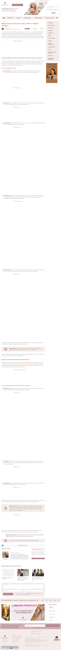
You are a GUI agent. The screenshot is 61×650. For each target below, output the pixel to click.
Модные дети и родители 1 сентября (7, 578)
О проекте (50, 55)
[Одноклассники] (50, 9)
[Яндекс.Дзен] (58, 9)
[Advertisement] (23, 81)
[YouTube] (56, 9)
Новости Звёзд (51, 38)
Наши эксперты (38, 17)
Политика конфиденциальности (17, 637)
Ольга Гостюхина (8, 28)
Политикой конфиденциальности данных (54, 627)
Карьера (50, 40)
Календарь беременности (51, 607)
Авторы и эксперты (39, 637)
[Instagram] (53, 9)
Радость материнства (51, 44)
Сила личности (51, 25)
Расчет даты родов (52, 610)
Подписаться (27, 28)
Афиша (49, 35)
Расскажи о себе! (50, 17)
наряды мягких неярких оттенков (29, 122)
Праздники (51, 620)
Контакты (26, 637)
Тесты (49, 49)
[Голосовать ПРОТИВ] (37, 549)
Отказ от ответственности (16, 638)
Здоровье (50, 30)
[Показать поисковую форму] (57, 17)
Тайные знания (51, 46)
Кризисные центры (15, 641)
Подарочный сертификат (51, 59)
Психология (10, 17)
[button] (20, 621)
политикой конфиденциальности (31, 593)
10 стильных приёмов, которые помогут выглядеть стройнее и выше (22, 578)
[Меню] (4, 17)
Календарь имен (52, 617)
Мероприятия (27, 17)
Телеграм (25, 545)
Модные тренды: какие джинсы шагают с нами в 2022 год (37, 578)
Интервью (50, 22)
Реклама (46, 637)
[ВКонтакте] (48, 9)
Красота (19, 17)
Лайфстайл (50, 33)
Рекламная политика (15, 640)
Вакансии (32, 637)
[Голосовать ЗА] (34, 549)
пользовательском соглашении (25, 594)
